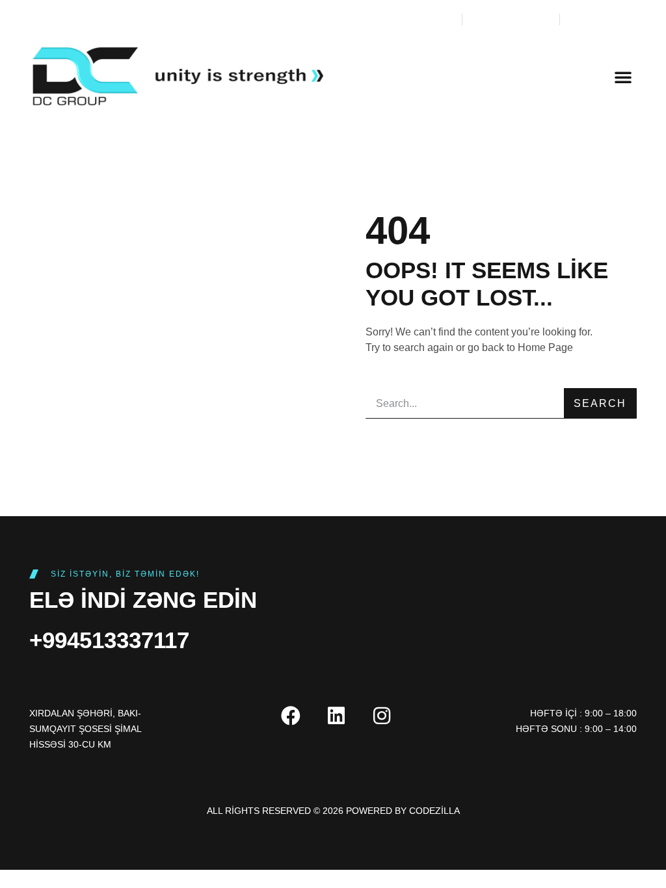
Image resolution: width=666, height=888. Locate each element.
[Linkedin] (336, 715)
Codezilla (434, 810)
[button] (623, 76)
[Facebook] (290, 715)
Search (600, 403)
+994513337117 (109, 640)
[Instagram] (382, 715)
